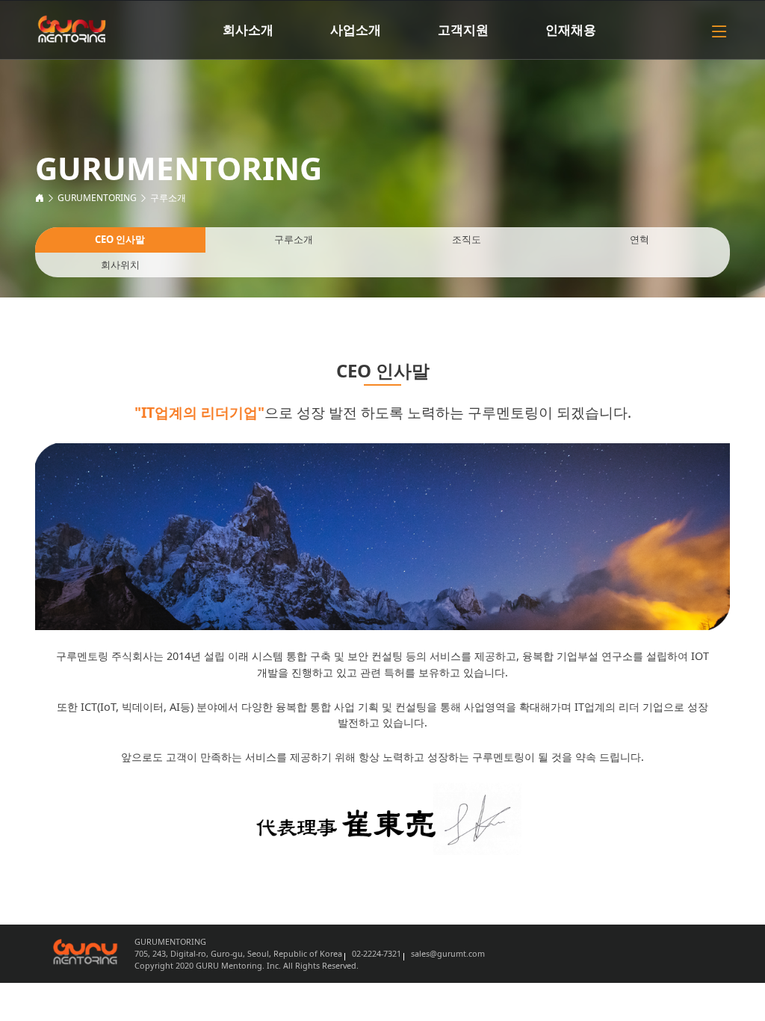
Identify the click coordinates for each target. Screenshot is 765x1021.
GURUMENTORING (97, 197)
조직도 (466, 239)
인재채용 (570, 29)
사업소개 (355, 29)
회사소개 (248, 29)
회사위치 (120, 264)
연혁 (639, 239)
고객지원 (463, 29)
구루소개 (168, 197)
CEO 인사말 (120, 239)
